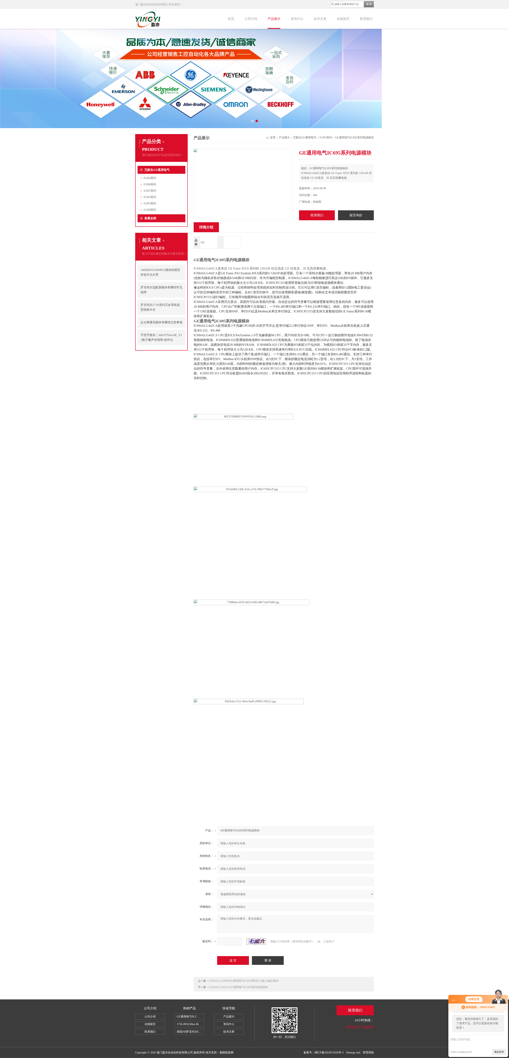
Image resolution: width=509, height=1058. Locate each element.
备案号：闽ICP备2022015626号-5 (323, 1052)
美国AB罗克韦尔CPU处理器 (190, 1031)
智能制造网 (226, 1052)
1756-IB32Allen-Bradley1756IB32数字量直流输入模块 (190, 1024)
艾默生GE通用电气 (157, 169)
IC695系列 (150, 197)
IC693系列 (150, 203)
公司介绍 (251, 18)
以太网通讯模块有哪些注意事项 (161, 322)
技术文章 (320, 18)
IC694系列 (150, 178)
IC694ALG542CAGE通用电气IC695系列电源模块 (238, 987)
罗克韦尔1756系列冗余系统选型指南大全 (160, 307)
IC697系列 (150, 190)
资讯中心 (297, 18)
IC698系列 (150, 184)
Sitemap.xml (353, 1052)
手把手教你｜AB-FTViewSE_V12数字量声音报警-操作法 (161, 337)
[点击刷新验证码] (256, 941)
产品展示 (274, 18)
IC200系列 (150, 209)
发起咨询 (499, 1051)
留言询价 (356, 215)
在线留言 (343, 18)
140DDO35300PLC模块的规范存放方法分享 (160, 272)
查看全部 (150, 218)
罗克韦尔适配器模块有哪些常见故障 (161, 290)
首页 (231, 18)
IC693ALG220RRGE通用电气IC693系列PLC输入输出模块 (244, 980)
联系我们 (366, 18)
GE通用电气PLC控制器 (190, 1016)
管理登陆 (368, 1052)
